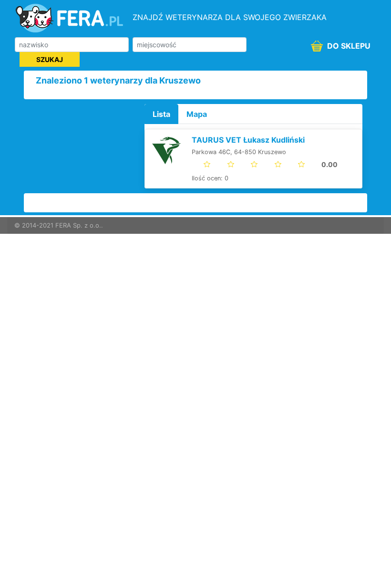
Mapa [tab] (196, 114)
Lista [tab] (161, 114)
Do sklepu (347, 46)
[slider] (271, 164)
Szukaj (49, 59)
